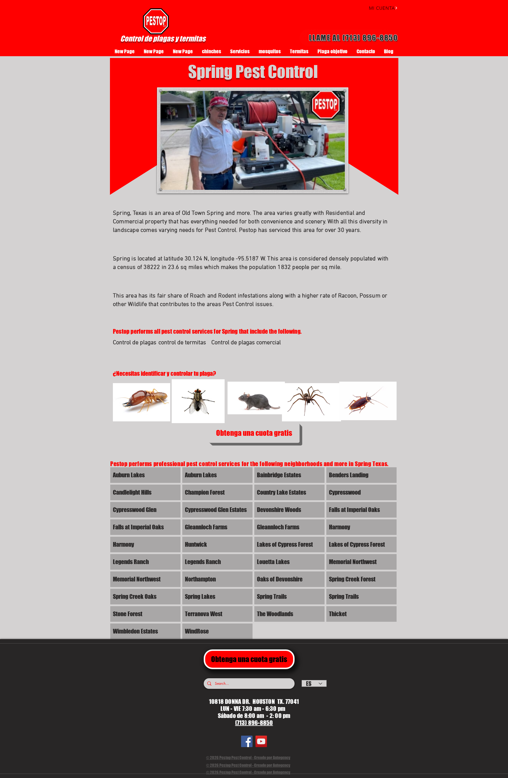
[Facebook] (247, 741)
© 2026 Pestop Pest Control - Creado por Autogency (248, 757)
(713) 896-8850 (254, 722)
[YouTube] (261, 741)
